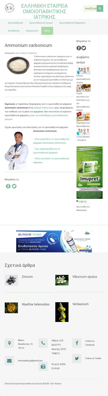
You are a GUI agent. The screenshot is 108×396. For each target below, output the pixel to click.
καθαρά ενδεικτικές (43, 107)
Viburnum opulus (84, 277)
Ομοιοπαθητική (83, 207)
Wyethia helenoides (36, 304)
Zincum (27, 277)
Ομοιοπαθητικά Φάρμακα (26, 53)
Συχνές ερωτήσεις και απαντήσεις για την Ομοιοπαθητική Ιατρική (83, 101)
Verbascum (80, 304)
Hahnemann (81, 210)
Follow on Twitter (93, 358)
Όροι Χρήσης (56, 384)
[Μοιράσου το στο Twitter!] (14, 187)
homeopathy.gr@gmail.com (30, 360)
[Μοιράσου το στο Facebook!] (8, 187)
